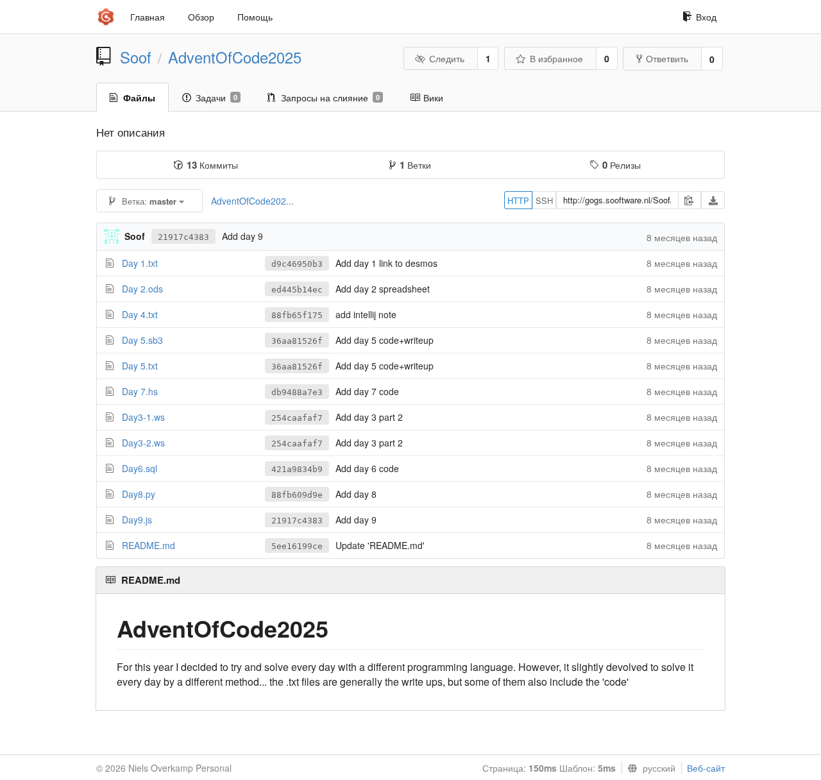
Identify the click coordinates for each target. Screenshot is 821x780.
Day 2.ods (142, 288)
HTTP (518, 200)
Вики (433, 97)
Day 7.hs (140, 391)
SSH (544, 200)
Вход (706, 16)
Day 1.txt (140, 263)
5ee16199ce (297, 546)
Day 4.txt (140, 314)
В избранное (556, 58)
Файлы (139, 97)
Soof (135, 57)
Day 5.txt (140, 365)
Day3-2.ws (143, 442)
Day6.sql (139, 468)
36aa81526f (297, 341)
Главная (147, 16)
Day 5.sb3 (142, 340)
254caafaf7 (297, 418)
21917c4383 (183, 237)
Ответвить (667, 58)
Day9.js (137, 519)
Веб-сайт (706, 767)
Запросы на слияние (330, 97)
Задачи (216, 97)
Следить (446, 58)
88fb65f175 (297, 315)
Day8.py (138, 494)
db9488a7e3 (297, 392)
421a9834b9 (297, 469)
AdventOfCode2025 (234, 57)
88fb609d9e (297, 495)
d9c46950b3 (297, 264)
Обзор (201, 16)
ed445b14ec (297, 289)
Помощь (255, 16)
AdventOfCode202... (252, 200)
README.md (148, 545)
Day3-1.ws (143, 417)
